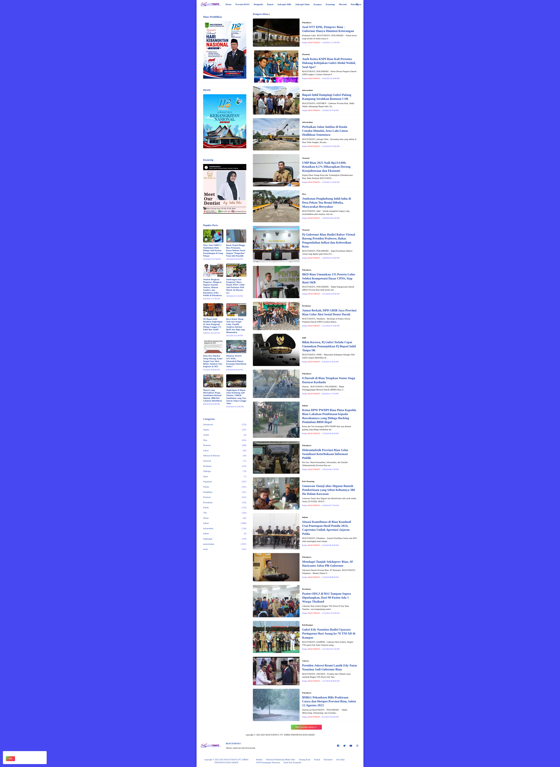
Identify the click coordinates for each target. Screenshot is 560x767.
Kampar (318, 4)
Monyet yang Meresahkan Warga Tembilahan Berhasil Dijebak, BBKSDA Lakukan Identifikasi (212, 395)
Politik (224, 508)
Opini (224, 476)
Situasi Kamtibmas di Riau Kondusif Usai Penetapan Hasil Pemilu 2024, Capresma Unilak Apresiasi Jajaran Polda (326, 528)
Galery (224, 450)
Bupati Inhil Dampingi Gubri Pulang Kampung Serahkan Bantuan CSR (326, 97)
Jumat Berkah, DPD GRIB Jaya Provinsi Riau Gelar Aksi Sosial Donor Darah (329, 312)
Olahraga (224, 471)
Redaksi (259, 760)
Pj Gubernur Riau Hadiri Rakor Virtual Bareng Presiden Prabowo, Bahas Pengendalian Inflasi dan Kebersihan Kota (328, 240)
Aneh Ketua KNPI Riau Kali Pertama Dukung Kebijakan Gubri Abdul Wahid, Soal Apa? (329, 63)
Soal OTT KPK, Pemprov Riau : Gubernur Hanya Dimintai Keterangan (328, 29)
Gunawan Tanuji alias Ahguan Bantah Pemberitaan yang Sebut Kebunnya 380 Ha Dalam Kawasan (328, 490)
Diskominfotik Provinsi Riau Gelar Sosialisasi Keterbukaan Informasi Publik (325, 454)
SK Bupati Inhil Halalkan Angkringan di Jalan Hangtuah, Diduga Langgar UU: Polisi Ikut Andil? (212, 324)
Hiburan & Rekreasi (224, 456)
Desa (224, 440)
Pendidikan (224, 492)
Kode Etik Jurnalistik (292, 762)
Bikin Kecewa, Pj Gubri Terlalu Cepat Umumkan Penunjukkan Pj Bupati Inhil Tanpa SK (329, 346)
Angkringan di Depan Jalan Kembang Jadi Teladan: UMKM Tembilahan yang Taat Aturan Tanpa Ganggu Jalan (236, 397)
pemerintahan (224, 544)
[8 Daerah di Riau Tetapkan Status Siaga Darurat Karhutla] (276, 384)
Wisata (224, 518)
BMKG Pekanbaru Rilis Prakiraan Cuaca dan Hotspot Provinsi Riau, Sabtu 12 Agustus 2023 (329, 701)
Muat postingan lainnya (305, 727)
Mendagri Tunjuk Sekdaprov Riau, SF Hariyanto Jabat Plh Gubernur (327, 563)
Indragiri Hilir (284, 4)
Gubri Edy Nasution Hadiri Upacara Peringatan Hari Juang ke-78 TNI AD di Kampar (328, 633)
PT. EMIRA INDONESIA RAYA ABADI (297, 735)
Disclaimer (328, 760)
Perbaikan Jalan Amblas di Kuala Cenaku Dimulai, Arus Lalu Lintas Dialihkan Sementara (325, 131)
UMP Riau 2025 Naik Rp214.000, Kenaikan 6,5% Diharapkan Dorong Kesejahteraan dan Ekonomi (326, 166)
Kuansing (330, 4)
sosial (224, 549)
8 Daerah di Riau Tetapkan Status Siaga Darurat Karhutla (328, 380)
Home (228, 4)
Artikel (224, 435)
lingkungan (224, 539)
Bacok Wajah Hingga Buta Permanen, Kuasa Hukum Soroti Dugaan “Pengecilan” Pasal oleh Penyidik (235, 250)
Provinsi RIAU (243, 4)
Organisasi (224, 482)
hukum (224, 523)
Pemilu (224, 487)
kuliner (224, 533)
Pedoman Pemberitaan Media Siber (280, 760)
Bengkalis (258, 4)
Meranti (343, 4)
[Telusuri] (357, 4)
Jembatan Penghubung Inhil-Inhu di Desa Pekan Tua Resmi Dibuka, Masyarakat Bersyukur (326, 202)
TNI (224, 513)
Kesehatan (224, 466)
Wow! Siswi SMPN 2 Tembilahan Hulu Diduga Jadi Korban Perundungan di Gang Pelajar (213, 250)
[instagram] (357, 745)
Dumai (270, 4)
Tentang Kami (304, 760)
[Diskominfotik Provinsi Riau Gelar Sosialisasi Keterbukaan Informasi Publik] (276, 457)
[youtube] (350, 745)
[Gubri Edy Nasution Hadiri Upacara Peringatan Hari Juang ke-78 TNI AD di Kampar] (276, 637)
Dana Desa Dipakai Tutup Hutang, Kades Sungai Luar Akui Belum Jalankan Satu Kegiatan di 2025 (212, 361)
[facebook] (338, 745)
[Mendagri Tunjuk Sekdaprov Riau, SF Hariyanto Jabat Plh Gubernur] (276, 567)
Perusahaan (224, 502)
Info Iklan (340, 760)
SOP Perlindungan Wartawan (268, 762)
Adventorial (224, 424)
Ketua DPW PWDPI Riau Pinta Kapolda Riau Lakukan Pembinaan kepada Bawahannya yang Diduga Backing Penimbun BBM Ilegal (329, 416)
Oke (10, 759)
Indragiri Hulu (302, 4)
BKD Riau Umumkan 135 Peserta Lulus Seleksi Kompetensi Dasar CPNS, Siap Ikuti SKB (328, 278)
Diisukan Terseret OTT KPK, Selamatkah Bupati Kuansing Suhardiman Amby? (236, 361)
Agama (224, 430)
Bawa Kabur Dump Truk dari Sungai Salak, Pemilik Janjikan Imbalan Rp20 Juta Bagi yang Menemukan (235, 325)
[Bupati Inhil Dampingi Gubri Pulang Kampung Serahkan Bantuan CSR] (276, 100)
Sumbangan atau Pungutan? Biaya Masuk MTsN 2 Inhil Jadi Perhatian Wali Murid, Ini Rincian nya (235, 286)
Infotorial (224, 461)
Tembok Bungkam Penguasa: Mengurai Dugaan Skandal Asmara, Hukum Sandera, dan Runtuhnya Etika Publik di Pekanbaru (212, 287)
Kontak (317, 760)
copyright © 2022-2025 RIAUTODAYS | (221, 760)
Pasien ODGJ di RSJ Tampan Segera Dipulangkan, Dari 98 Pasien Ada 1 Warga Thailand (326, 597)
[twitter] (344, 745)
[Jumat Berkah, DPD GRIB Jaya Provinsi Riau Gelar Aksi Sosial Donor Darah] (276, 316)
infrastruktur (224, 528)
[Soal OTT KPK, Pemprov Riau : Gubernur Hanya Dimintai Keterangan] (276, 33)
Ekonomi (224, 445)
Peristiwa (224, 497)
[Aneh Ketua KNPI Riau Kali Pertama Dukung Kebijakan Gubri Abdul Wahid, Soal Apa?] (276, 66)
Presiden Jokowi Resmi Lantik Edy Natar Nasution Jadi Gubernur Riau (329, 667)
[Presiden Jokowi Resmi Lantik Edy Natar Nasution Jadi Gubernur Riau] (276, 671)
